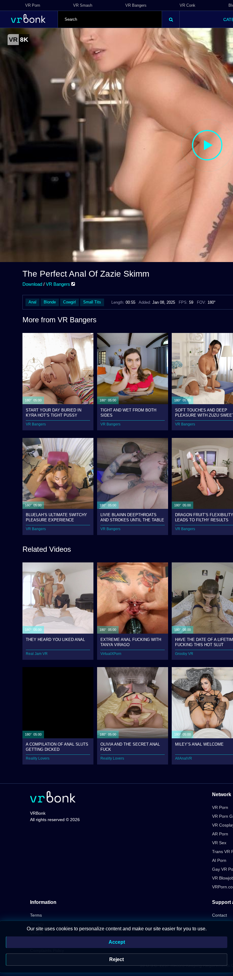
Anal (32, 302)
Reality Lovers (37, 758)
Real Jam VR (37, 654)
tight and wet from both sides (128, 412)
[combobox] (110, 19)
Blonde (50, 302)
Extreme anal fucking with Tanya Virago (130, 642)
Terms (36, 915)
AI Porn (219, 860)
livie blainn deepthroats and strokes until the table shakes (132, 517)
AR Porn (220, 833)
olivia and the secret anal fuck (130, 746)
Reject (116, 959)
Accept (117, 942)
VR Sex (219, 842)
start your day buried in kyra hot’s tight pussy (53, 412)
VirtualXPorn (110, 654)
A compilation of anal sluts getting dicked (57, 746)
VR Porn (32, 5)
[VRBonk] (53, 797)
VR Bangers (136, 5)
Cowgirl (69, 302)
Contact (219, 915)
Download (32, 284)
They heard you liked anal (55, 639)
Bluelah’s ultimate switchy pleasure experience (56, 517)
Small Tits (92, 302)
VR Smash (82, 5)
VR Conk (187, 5)
